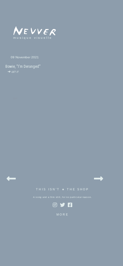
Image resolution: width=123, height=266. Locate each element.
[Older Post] (98, 177)
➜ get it (11, 71)
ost (15, 98)
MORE (62, 214)
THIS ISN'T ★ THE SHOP (62, 189)
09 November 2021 (25, 57)
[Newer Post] (11, 177)
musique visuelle (32, 37)
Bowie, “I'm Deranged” (22, 66)
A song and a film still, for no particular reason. (62, 197)
